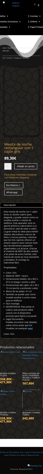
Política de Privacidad (9, 452)
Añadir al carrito (26, 166)
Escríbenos (12, 185)
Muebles (11, 48)
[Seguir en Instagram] (21, 464)
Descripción (10, 205)
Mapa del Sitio (33, 455)
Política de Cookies (18, 455)
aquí (30, 328)
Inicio (4, 48)
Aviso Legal (24, 452)
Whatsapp (11, 192)
